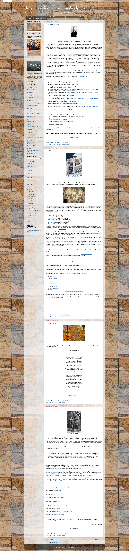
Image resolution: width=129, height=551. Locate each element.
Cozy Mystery (30, 98)
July (30, 200)
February (31, 208)
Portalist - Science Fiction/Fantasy (34, 130)
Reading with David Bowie (32, 134)
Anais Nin (53, 280)
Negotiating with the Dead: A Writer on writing (64, 484)
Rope (88, 86)
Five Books (29, 102)
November (31, 193)
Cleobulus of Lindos (52, 221)
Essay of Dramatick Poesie (58, 497)
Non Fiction (61, 316)
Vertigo (49, 124)
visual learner (99, 70)
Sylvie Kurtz (53, 276)
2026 (29, 163)
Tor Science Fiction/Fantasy (33, 150)
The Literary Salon (31, 145)
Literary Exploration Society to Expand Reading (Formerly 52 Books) (55, 8)
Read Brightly (30, 132)
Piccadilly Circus (64, 100)
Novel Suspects (30, 127)
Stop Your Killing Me (31, 142)
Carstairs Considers (31, 95)
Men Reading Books (31, 114)
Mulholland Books (30, 118)
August (31, 198)
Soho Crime (29, 140)
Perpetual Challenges (70, 16)
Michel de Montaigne (83, 464)
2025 (29, 165)
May (30, 203)
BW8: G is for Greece (51, 151)
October (31, 194)
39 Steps (50, 122)
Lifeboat (78, 86)
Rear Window (83, 86)
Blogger (72, 547)
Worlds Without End (31, 153)
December (31, 191)
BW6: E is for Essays (51, 409)
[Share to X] (66, 142)
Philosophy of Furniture (59, 514)
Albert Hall (50, 100)
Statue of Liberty (69, 98)
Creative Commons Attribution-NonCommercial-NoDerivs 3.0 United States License (35, 230)
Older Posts (98, 539)
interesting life (77, 231)
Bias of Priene (51, 219)
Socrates (75, 206)
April (30, 205)
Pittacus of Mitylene (52, 222)
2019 (29, 175)
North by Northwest (83, 92)
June (30, 201)
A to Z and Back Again (35, 16)
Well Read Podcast (31, 151)
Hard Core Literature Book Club (33, 103)
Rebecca (50, 113)
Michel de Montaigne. (63, 479)
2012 (29, 187)
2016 (29, 180)
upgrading (71, 300)
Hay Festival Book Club (32, 105)
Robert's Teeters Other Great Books (34, 137)
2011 (29, 189)
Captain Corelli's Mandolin (70, 242)
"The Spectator (57, 468)
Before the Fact (62, 121)
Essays (58, 508)
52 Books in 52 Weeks (54, 144)
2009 (29, 221)
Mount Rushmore (77, 98)
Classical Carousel (31, 97)
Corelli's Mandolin (49, 242)
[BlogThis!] (65, 142)
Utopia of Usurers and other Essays (62, 505)
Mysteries (67, 144)
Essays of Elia (56, 494)
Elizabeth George (55, 288)
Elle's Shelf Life (30, 100)
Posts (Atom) (54, 542)
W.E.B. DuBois (54, 283)
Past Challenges (80, 16)
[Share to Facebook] (67, 142)
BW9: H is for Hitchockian (52, 24)
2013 (29, 186)
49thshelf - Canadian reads (32, 86)
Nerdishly (29, 124)
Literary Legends (61, 16)
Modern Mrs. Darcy (31, 116)
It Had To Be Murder (80, 116)
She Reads (29, 138)
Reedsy (28, 135)
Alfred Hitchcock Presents (91, 106)
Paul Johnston (55, 249)
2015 (29, 182)
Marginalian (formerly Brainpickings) (34, 113)
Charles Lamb (49, 472)
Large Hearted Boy (31, 110)
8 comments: (57, 142)
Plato (79, 206)
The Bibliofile (29, 143)
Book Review (61, 144)
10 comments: (57, 533)
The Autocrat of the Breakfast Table (64, 511)
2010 (29, 220)
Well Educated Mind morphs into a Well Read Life (36, 18)
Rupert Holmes (54, 285)
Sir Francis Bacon (79, 465)
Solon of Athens (51, 215)
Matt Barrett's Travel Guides (61, 237)
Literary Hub (29, 111)
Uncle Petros (82, 237)
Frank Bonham (54, 286)
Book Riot (29, 94)
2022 (29, 170)
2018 (29, 177)
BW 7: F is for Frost (51, 323)
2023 (29, 168)
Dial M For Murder (81, 106)
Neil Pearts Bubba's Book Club (33, 122)
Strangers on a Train (52, 119)
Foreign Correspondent (72, 90)
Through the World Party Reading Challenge (67, 241)
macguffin (54, 104)
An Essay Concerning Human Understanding (61, 487)
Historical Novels (30, 106)
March (30, 207)
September (31, 196)
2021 (29, 172)
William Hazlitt (55, 472)
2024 (29, 166)
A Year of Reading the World (33, 87)
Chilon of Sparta (51, 216)
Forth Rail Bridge (85, 98)
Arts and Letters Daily (31, 89)
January (31, 217)
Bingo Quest (44, 16)
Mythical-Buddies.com (82, 76)
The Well (29, 148)
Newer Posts (49, 539)
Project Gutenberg (62, 480)
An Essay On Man (58, 490)
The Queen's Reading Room (33, 147)
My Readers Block (31, 121)
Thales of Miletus (52, 218)
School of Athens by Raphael (74, 204)
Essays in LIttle (55, 501)
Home (28, 16)
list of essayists (57, 475)
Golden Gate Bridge (94, 98)
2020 (29, 173)
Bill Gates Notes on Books (32, 90)
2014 (29, 184)
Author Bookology (52, 16)
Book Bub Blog (30, 92)
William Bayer (54, 278)
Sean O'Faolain (54, 281)
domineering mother (60, 82)
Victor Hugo (53, 289)
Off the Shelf (29, 129)
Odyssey (54, 234)
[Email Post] (61, 142)
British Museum (56, 100)
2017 (29, 179)
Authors (50, 316)
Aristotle (84, 206)
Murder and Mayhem (31, 119)
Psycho (76, 82)
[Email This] (64, 142)
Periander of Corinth (52, 223)
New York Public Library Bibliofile (34, 126)
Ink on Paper (29, 108)
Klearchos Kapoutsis (76, 176)
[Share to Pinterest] (69, 142)
